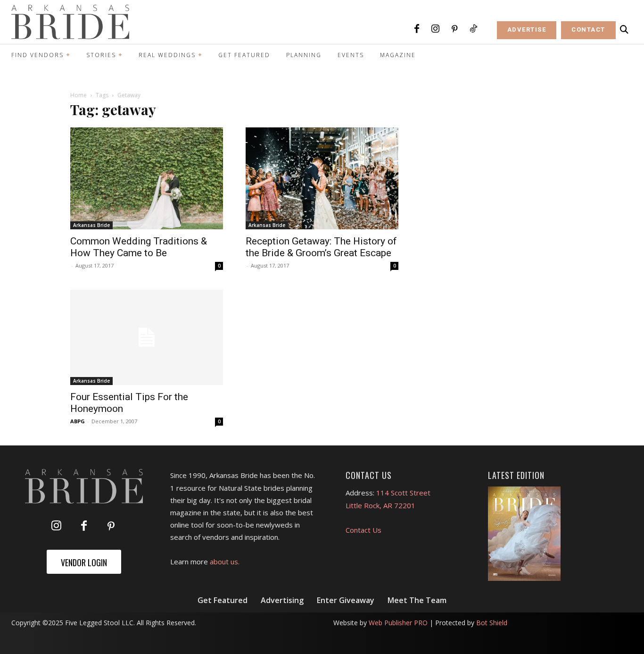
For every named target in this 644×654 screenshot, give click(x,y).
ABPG (77, 421)
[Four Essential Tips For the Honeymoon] (146, 338)
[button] (624, 29)
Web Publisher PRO (398, 622)
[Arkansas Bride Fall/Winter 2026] (524, 533)
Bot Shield (491, 622)
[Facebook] (416, 29)
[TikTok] (473, 29)
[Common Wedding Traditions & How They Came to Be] (146, 178)
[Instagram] (435, 29)
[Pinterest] (454, 29)
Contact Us (363, 530)
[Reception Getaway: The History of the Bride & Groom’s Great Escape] (322, 178)
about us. (224, 561)
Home (78, 95)
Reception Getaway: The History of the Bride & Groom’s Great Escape (321, 247)
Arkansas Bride (91, 225)
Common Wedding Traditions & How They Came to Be (138, 247)
